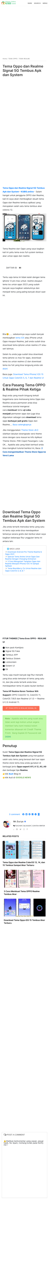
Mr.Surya (18, 821)
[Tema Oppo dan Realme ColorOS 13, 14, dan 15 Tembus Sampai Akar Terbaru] (24, 850)
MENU (45, 3)
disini (5, 369)
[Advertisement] (24, 30)
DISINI (8, 737)
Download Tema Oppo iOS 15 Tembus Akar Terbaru (24, 921)
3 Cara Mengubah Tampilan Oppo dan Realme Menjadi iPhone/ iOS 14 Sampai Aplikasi (22, 563)
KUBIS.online (27, 191)
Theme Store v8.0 (29, 430)
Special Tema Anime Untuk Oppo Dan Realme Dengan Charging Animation (22, 557)
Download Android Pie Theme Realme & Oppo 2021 (23, 553)
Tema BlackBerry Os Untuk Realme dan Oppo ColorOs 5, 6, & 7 (23, 569)
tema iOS (20, 338)
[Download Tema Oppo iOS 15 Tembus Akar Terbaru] (25, 907)
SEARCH (37, 3)
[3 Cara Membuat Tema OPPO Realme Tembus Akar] (24, 879)
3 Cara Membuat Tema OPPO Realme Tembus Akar (22, 892)
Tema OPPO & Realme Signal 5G (22, 708)
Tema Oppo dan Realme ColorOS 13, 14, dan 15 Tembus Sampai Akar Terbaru (24, 863)
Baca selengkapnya (22, 424)
